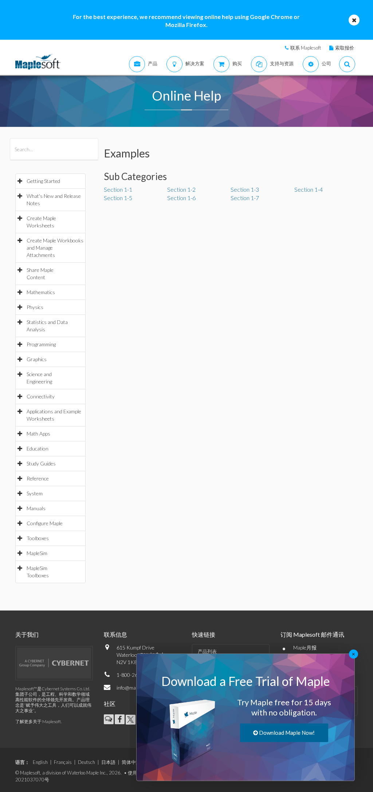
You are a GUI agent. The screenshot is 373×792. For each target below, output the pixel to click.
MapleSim (37, 553)
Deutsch (86, 762)
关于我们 (27, 634)
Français (63, 762)
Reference (38, 478)
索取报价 (344, 48)
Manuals (36, 508)
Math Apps (38, 433)
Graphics (37, 359)
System (35, 493)
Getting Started (43, 181)
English (40, 762)
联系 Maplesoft (305, 48)
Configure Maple (45, 523)
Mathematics (41, 292)
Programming (41, 344)
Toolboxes (38, 538)
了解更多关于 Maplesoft (38, 721)
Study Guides (41, 463)
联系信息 (115, 634)
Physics (35, 307)
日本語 (108, 762)
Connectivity (41, 396)
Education (37, 448)
